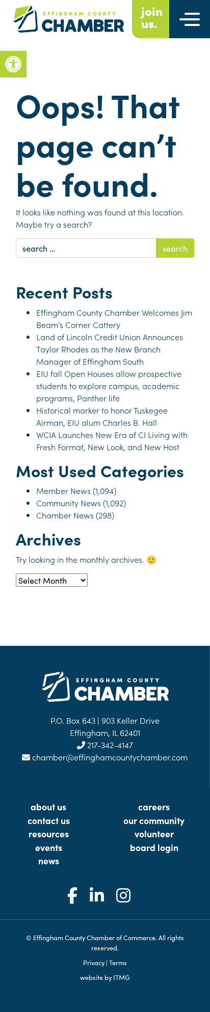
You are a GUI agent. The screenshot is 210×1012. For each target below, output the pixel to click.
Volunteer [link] (154, 833)
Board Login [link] (154, 847)
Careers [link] (154, 806)
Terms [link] (118, 962)
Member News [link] (63, 490)
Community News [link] (68, 502)
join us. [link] (152, 17)
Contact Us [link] (49, 820)
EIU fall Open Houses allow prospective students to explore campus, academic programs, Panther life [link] (108, 385)
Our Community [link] (154, 820)
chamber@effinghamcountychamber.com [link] (109, 756)
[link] (13, 64)
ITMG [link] (121, 976)
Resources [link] (49, 833)
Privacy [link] (93, 962)
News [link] (48, 860)
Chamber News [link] (65, 515)
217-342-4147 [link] (109, 744)
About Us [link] (48, 806)
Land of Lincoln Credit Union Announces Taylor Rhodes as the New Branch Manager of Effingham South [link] (109, 349)
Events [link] (48, 847)
